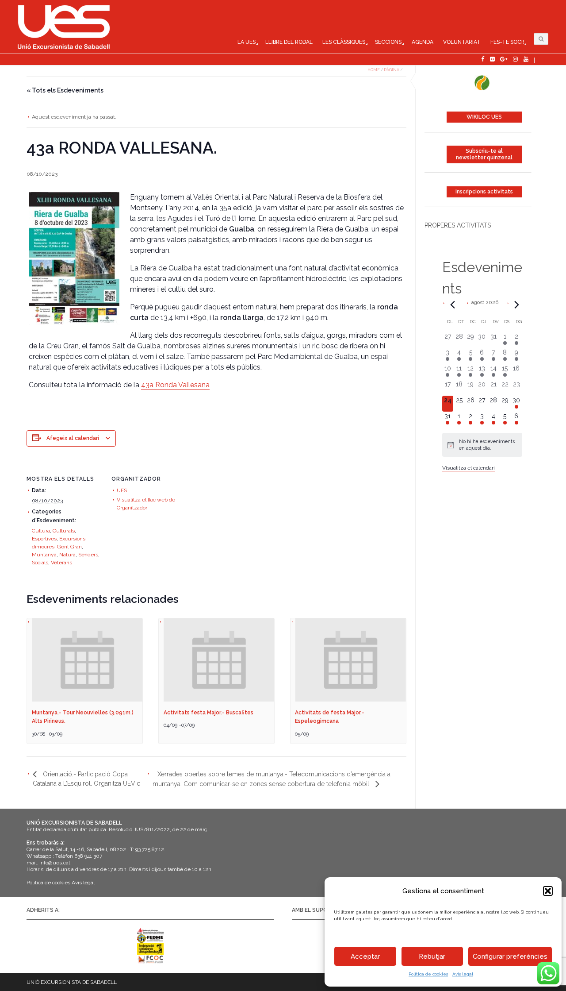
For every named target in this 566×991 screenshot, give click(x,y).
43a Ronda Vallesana (175, 385)
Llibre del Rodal (289, 42)
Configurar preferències (510, 956)
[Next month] (517, 304)
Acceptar (365, 956)
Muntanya (44, 554)
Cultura (41, 531)
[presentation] (87, 660)
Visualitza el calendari (468, 468)
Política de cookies (428, 974)
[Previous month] (452, 304)
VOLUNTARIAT (462, 42)
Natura (67, 554)
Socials (40, 562)
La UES (246, 42)
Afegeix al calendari (72, 438)
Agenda (422, 42)
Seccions (388, 42)
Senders (88, 554)
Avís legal (462, 974)
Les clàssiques (343, 42)
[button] (547, 891)
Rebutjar (432, 956)
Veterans (61, 562)
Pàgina (391, 70)
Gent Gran (69, 547)
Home (373, 70)
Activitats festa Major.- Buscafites (208, 713)
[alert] (482, 445)
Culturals (64, 531)
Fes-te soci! (507, 42)
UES (122, 490)
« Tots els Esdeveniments (65, 90)
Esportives (44, 539)
